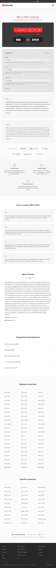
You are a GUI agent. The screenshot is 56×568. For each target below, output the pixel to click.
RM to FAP (7, 440)
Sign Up (38, 34)
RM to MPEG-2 (8, 424)
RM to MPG (24, 400)
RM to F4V (40, 436)
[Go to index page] (7, 5)
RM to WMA (24, 404)
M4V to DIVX (24, 499)
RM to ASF (24, 432)
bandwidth (47, 299)
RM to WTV (7, 432)
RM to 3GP (24, 424)
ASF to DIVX (41, 507)
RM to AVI (40, 392)
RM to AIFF (7, 428)
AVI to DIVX (24, 487)
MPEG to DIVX (8, 499)
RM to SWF (41, 420)
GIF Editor (27, 1)
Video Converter (21, 546)
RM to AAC (24, 408)
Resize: (6, 67)
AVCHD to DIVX (42, 519)
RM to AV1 (40, 408)
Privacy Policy (33, 564)
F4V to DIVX (41, 523)
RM (25, 278)
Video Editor (3, 1)
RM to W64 (24, 455)
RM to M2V (7, 443)
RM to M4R (24, 416)
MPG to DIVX (24, 491)
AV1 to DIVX (24, 519)
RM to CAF (7, 455)
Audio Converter (21, 549)
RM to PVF (24, 463)
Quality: (6, 57)
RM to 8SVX (24, 467)
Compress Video (21, 1)
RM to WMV (24, 396)
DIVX (30, 278)
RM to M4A (41, 404)
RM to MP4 (24, 392)
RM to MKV (7, 404)
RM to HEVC (7, 420)
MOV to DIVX (7, 495)
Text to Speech (34, 1)
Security (4, 549)
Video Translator (43, 1)
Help (3, 555)
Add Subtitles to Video (12, 1)
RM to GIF (40, 396)
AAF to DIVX (7, 519)
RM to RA (23, 440)
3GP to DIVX (24, 495)
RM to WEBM (24, 420)
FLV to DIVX (41, 495)
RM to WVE (41, 428)
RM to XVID (24, 428)
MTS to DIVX (7, 507)
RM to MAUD (7, 467)
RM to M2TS (7, 447)
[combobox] (28, 60)
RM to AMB (41, 467)
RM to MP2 (41, 459)
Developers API (42, 546)
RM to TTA (24, 459)
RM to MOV (7, 400)
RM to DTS (7, 451)
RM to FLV (7, 408)
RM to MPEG (41, 400)
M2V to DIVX (24, 515)
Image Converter (21, 555)
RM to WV (40, 455)
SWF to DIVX (24, 503)
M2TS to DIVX (7, 511)
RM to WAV (7, 396)
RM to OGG (41, 412)
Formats (4, 552)
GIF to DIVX (7, 503)
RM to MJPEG (41, 424)
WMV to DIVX (41, 491)
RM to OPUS (24, 451)
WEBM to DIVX (42, 487)
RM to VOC (7, 459)
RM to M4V (7, 412)
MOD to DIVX (41, 503)
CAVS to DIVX (7, 523)
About (3, 546)
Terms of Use (26, 564)
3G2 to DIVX (41, 511)
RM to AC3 (41, 447)
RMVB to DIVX (24, 511)
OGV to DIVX (41, 515)
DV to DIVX (24, 523)
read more (8, 113)
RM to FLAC (24, 412)
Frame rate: (7, 77)
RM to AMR (7, 416)
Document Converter (22, 552)
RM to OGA (7, 463)
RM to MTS (41, 443)
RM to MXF (24, 447)
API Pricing (40, 555)
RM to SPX (40, 451)
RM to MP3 (7, 392)
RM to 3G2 (24, 443)
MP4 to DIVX (7, 487)
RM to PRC (41, 463)
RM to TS (23, 436)
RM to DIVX (41, 416)
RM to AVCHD (41, 432)
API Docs (40, 549)
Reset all (7, 88)
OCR (18, 558)
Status (3, 558)
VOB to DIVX (41, 499)
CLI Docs (40, 552)
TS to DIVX (24, 507)
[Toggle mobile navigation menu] (53, 5)
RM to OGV (41, 440)
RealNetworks (46, 282)
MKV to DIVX (7, 491)
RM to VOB (7, 436)
